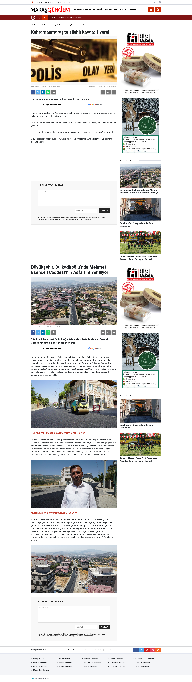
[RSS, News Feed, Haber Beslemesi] (158, 650)
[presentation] (39, 17)
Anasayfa (37, 25)
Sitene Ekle (67, 2)
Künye (80, 650)
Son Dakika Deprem (117, 666)
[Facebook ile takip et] (136, 650)
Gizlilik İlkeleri (97, 650)
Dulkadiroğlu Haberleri (92, 662)
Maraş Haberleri (39, 659)
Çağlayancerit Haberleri (144, 659)
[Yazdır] (53, 92)
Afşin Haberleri (64, 659)
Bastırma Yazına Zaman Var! (70, 18)
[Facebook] (33, 92)
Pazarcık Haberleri (40, 666)
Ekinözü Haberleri (40, 662)
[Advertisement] (74, 161)
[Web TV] (154, 2)
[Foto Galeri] (160, 2)
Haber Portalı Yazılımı (42, 679)
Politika (118, 9)
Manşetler (39, 2)
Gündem (108, 9)
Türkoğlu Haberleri (142, 662)
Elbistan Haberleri (91, 659)
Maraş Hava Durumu (41, 670)
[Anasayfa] (32, 2)
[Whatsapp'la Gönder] (48, 92)
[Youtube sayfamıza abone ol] (147, 650)
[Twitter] (38, 92)
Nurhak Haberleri (65, 666)
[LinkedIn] (43, 92)
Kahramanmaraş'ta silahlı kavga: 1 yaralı (73, 25)
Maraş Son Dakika (142, 666)
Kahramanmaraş (82, 9)
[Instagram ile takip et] (152, 650)
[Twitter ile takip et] (141, 650)
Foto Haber (130, 9)
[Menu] (151, 10)
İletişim (87, 650)
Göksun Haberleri (116, 659)
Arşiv (59, 2)
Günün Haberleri (50, 2)
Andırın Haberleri (65, 662)
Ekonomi (97, 9)
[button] (103, 92)
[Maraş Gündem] (50, 9)
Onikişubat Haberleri (117, 662)
